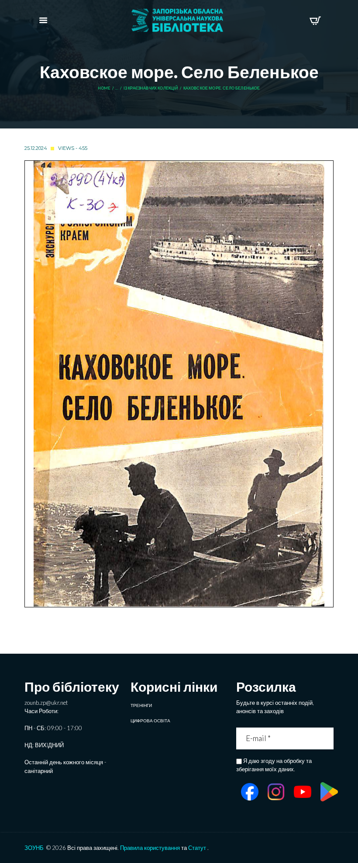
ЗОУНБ (34, 847)
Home (104, 88)
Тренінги (141, 705)
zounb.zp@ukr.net (46, 702)
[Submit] (328, 738)
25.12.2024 (35, 148)
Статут (197, 847)
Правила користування (150, 847)
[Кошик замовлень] (315, 20)
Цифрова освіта (150, 720)
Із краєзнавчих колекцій (151, 88)
